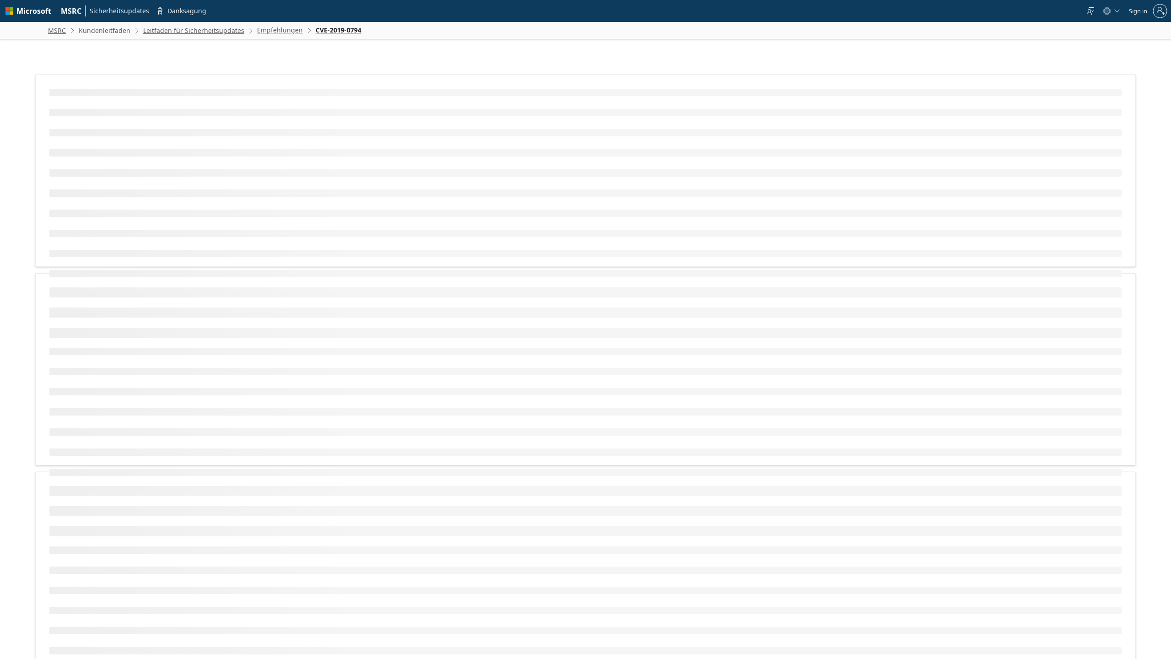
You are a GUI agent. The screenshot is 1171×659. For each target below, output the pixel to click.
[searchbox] (295, 583)
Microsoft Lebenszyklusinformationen (362, 539)
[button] (258, 617)
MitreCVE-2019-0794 (311, 163)
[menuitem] (71, 11)
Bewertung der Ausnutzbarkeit (385, 339)
